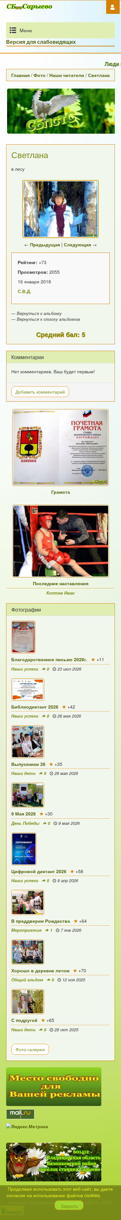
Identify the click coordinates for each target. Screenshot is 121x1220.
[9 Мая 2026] (60, 795)
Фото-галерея (30, 1049)
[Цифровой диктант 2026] (60, 849)
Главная (20, 75)
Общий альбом (27, 980)
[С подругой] (60, 1001)
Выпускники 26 (28, 764)
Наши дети (23, 773)
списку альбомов (62, 319)
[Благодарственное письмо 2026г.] (60, 637)
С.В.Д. (24, 291)
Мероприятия (26, 930)
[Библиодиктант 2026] (60, 689)
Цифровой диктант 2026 (38, 871)
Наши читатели (66, 75)
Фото (39, 75)
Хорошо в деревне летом (40, 970)
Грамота (60, 492)
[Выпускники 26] (60, 741)
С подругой (24, 1020)
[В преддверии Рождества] (60, 902)
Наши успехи (24, 669)
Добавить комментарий (40, 391)
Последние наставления (60, 583)
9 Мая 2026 (23, 813)
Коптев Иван (60, 593)
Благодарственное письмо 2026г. (49, 659)
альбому (53, 313)
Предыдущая (45, 244)
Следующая (77, 244)
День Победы (25, 823)
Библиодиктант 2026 (34, 706)
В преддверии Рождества (40, 921)
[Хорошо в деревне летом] (60, 952)
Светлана (99, 75)
